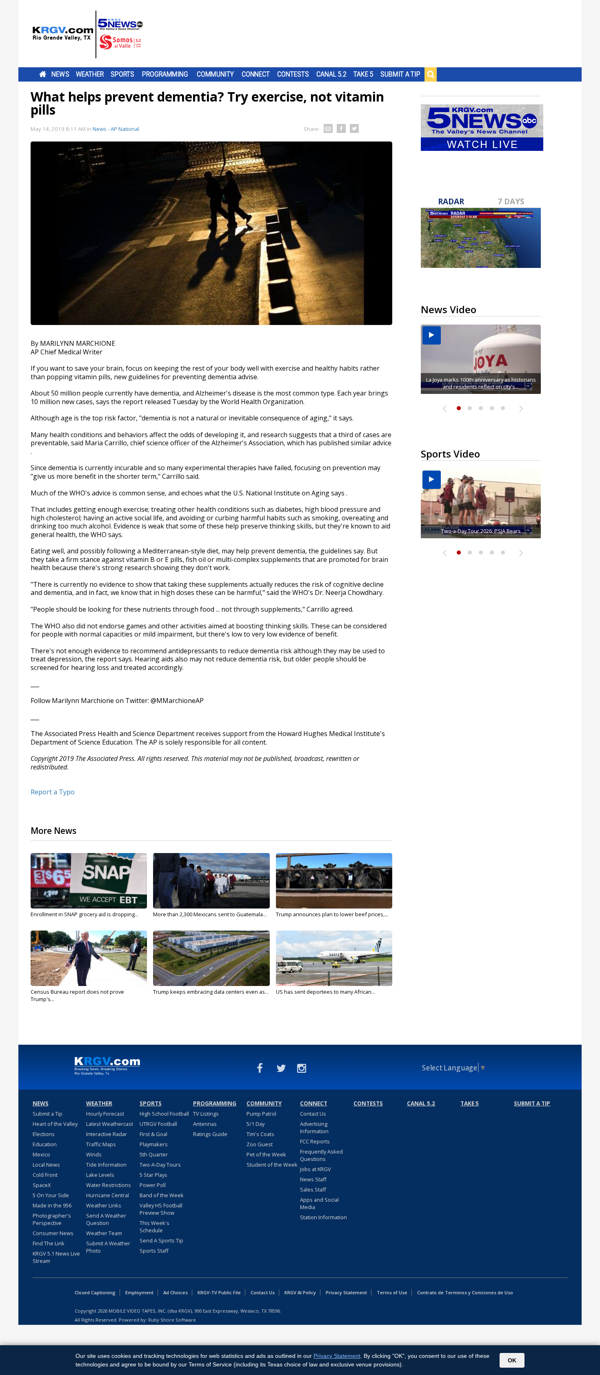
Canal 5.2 (331, 74)
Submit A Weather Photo (108, 1247)
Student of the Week (272, 1164)
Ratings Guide (210, 1134)
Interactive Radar (106, 1134)
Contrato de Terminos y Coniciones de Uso (465, 1292)
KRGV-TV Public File (219, 1292)
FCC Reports (315, 1141)
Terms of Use (392, 1292)
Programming (165, 74)
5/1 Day (255, 1123)
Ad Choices (175, 1292)
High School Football (164, 1113)
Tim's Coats (260, 1134)
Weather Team (104, 1233)
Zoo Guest (260, 1144)
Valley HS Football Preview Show (161, 1209)
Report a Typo (53, 791)
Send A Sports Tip (161, 1240)
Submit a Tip (400, 74)
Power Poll (153, 1185)
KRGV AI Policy (300, 1292)
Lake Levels (100, 1174)
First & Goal (153, 1134)
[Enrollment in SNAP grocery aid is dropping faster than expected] (89, 881)
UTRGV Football (158, 1123)
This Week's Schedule (154, 1226)
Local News (46, 1164)
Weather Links (103, 1205)
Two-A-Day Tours (160, 1164)
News (60, 74)
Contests (293, 74)
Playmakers (154, 1144)
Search (430, 74)
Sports (122, 74)
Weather (90, 74)
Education (45, 1144)
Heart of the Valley (55, 1123)
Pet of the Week (266, 1154)
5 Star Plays (153, 1174)
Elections (44, 1134)
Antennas (205, 1123)
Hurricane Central (107, 1195)
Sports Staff (154, 1250)
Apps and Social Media (319, 1203)
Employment (139, 1292)
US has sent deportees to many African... (325, 991)
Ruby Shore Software (172, 1320)
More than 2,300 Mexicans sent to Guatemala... (210, 914)
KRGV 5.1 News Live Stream (56, 1257)
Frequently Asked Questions (321, 1155)
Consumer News (53, 1233)
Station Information (323, 1217)
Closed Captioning (95, 1292)
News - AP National (116, 129)
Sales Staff (313, 1189)
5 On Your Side (51, 1195)
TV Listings (206, 1113)
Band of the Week (162, 1195)
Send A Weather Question (106, 1219)
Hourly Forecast (105, 1113)
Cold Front (45, 1174)
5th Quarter (154, 1154)
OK (512, 1360)
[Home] (88, 34)
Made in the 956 (52, 1205)
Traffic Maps (101, 1144)
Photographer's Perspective (52, 1219)
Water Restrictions (108, 1185)
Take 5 (363, 74)
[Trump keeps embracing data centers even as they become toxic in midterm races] (211, 958)
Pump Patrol (261, 1113)
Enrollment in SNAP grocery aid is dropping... (84, 914)
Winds (94, 1154)
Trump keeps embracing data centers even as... (211, 991)
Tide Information (106, 1164)
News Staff (313, 1179)
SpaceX (42, 1185)
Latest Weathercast (109, 1123)
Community (215, 74)
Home (42, 74)
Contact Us (313, 1113)
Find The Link (48, 1243)
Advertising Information (314, 1127)
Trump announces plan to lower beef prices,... (332, 914)
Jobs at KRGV (315, 1169)
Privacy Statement (346, 1292)
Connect (256, 74)
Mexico (41, 1154)
